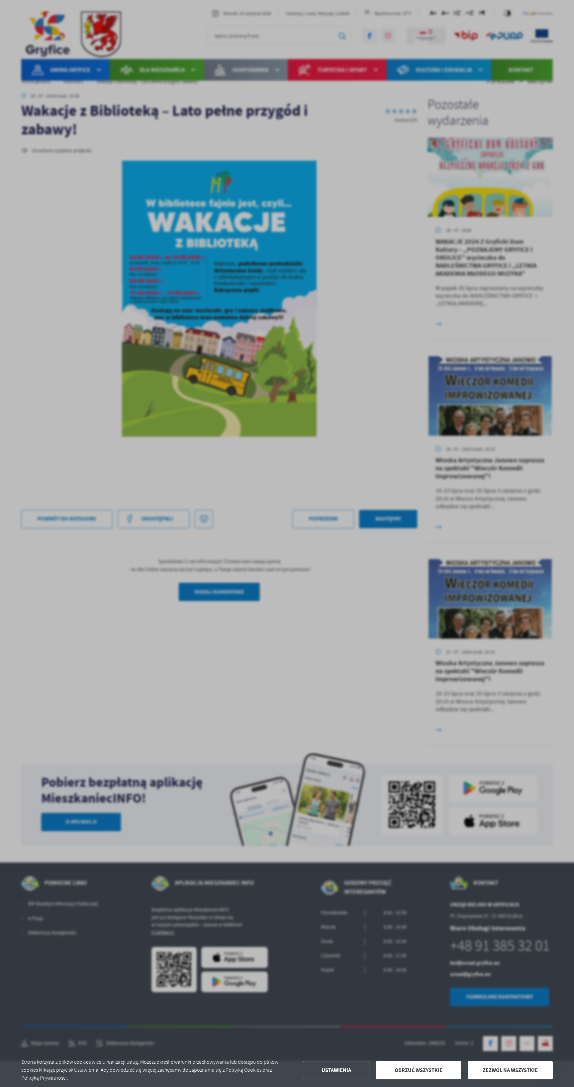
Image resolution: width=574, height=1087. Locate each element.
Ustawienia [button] (336, 1070)
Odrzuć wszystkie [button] (418, 1070)
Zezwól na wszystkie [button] (510, 1070)
